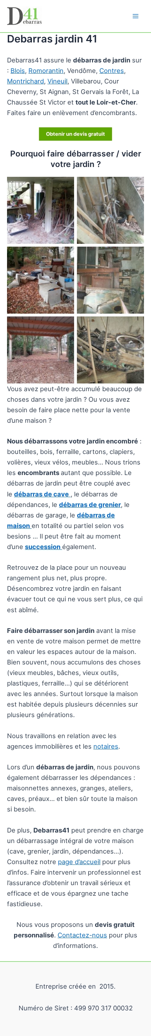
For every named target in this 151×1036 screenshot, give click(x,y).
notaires (105, 746)
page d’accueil (79, 861)
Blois (18, 70)
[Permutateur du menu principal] (135, 16)
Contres (111, 70)
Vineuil (57, 81)
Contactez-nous (82, 935)
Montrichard (25, 81)
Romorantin (46, 70)
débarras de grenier (90, 504)
